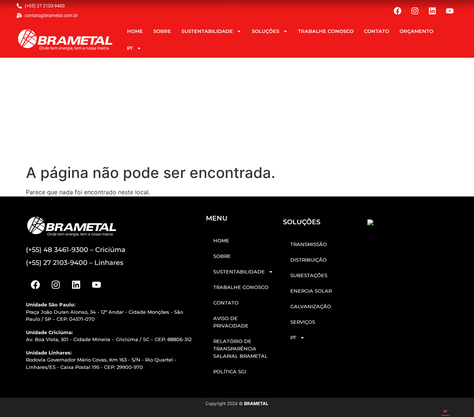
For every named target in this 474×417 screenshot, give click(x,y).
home (135, 31)
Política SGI (229, 371)
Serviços (302, 322)
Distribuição (308, 260)
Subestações (308, 275)
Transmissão (308, 244)
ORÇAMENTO (416, 31)
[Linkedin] (432, 11)
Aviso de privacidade (230, 322)
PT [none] (445, 411)
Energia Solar (311, 291)
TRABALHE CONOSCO (326, 31)
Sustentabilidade (207, 31)
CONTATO (376, 31)
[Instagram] (415, 11)
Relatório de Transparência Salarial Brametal (240, 348)
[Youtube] (449, 11)
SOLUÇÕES (265, 31)
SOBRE (162, 31)
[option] (454, 412)
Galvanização (310, 306)
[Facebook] (397, 11)
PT (130, 48)
